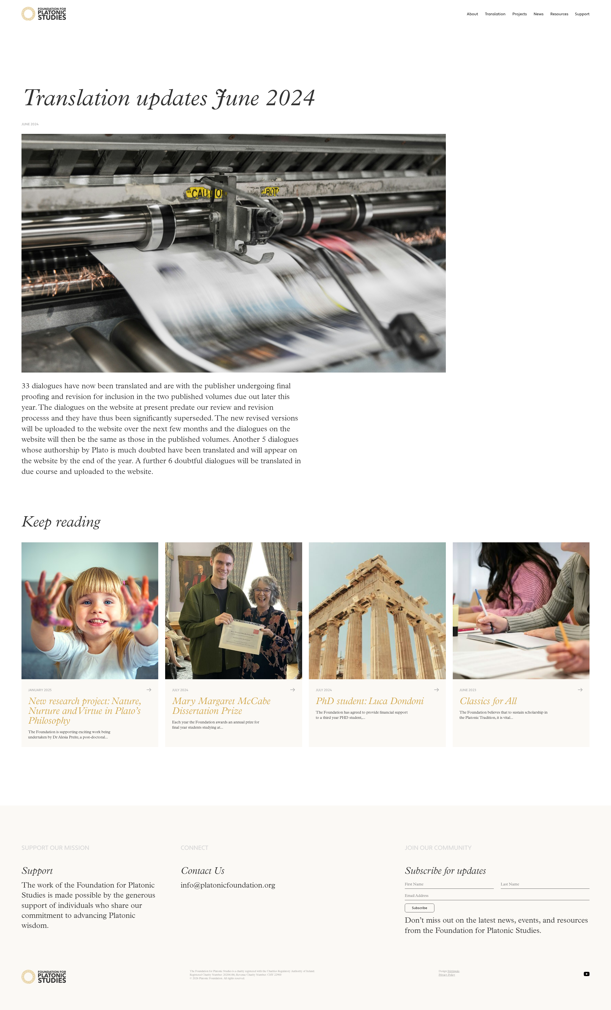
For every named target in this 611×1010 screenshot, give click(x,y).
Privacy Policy (447, 975)
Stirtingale (453, 971)
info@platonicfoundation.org (228, 885)
